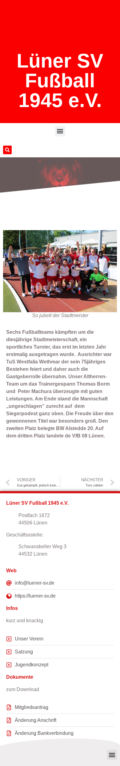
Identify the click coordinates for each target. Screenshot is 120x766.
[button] (60, 131)
